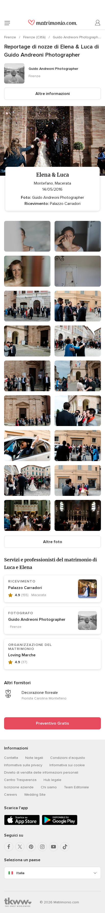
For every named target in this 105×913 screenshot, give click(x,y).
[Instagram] (42, 846)
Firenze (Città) (35, 37)
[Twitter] (19, 846)
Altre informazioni (52, 93)
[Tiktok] (64, 846)
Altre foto (52, 541)
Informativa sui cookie (67, 765)
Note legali (34, 758)
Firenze (10, 37)
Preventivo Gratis (52, 723)
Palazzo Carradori (25, 587)
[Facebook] (8, 846)
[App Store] (22, 824)
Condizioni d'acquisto (67, 758)
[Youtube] (53, 846)
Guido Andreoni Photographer (77, 37)
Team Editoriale (76, 787)
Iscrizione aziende (19, 787)
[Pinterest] (31, 846)
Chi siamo (49, 787)
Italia (20, 873)
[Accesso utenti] (98, 23)
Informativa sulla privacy (23, 765)
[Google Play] (59, 824)
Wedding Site (35, 794)
